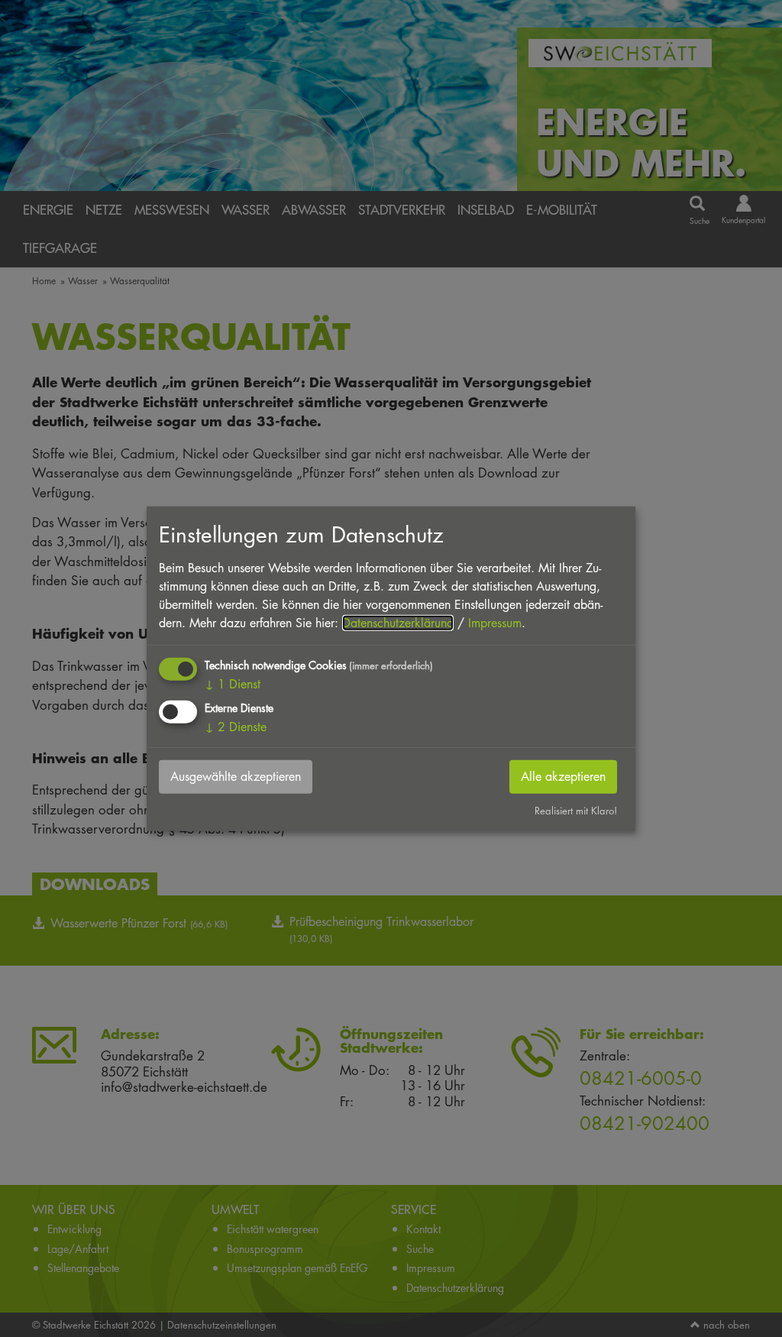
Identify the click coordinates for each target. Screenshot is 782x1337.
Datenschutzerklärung (398, 623)
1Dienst (232, 684)
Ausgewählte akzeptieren (235, 777)
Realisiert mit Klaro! (576, 810)
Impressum (495, 623)
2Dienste (236, 727)
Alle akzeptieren (563, 777)
